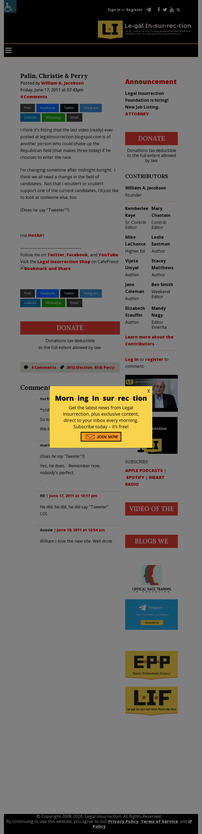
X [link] (148, 391)
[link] (101, 391)
